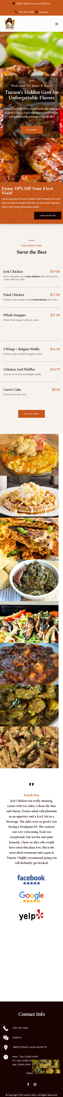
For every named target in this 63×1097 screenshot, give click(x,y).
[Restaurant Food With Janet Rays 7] (29, 516)
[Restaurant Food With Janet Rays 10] (29, 642)
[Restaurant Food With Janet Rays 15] (29, 767)
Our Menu (31, 130)
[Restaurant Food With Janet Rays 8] (29, 558)
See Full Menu (31, 414)
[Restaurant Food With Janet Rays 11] (29, 683)
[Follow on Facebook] (28, 1084)
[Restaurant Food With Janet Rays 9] (29, 600)
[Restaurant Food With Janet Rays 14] (29, 725)
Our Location (48, 215)
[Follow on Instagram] (35, 1084)
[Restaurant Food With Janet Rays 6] (29, 474)
